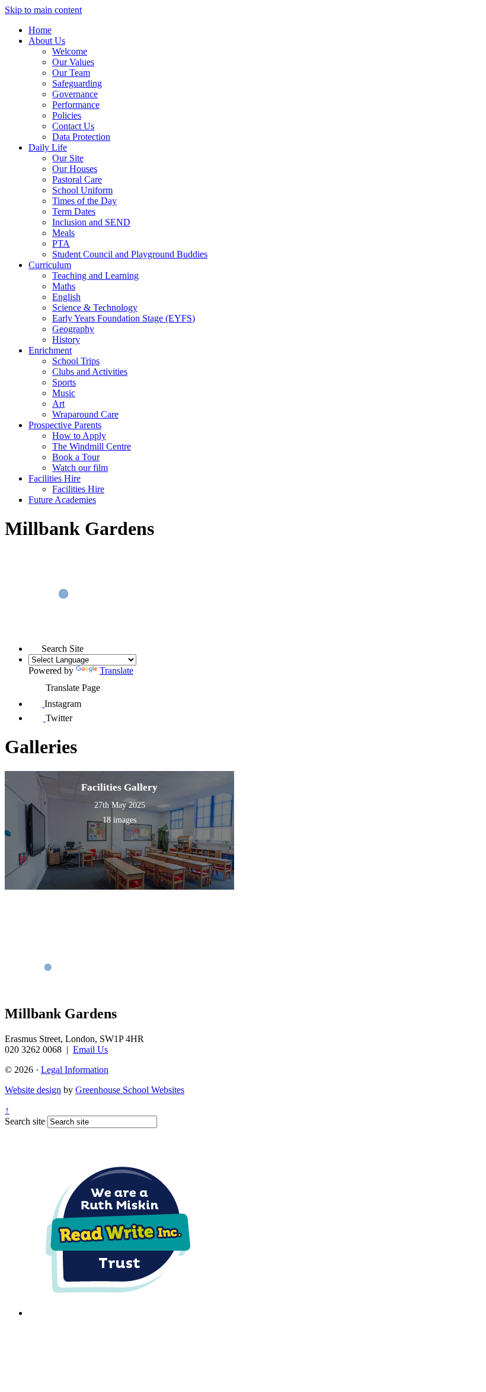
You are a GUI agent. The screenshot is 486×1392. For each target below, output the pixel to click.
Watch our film (80, 468)
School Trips (76, 361)
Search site (25, 1121)
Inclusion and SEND (91, 222)
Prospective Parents (64, 425)
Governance (75, 94)
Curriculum (49, 265)
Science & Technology (95, 307)
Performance (76, 105)
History (66, 340)
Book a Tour (76, 457)
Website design (33, 1090)
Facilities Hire (54, 478)
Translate (116, 670)
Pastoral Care (77, 179)
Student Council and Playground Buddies (129, 254)
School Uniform (82, 190)
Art (58, 404)
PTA (61, 243)
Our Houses (74, 169)
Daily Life (47, 147)
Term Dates (73, 211)
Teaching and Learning (95, 275)
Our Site (68, 158)
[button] (34, 645)
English (66, 297)
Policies (66, 115)
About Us (46, 41)
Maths (63, 286)
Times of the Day (84, 201)
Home (40, 30)
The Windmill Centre (91, 446)
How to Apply (79, 436)
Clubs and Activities (89, 372)
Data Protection (81, 137)
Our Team (71, 73)
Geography (73, 329)
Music (63, 393)
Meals (63, 233)
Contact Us (73, 126)
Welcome (69, 51)
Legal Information (74, 1070)
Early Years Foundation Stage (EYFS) (123, 318)
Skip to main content (43, 10)
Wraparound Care (85, 414)
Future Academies (62, 500)
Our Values (73, 62)
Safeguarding (77, 83)
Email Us (90, 1049)
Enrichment (50, 350)
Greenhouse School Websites (129, 1090)
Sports (64, 382)
